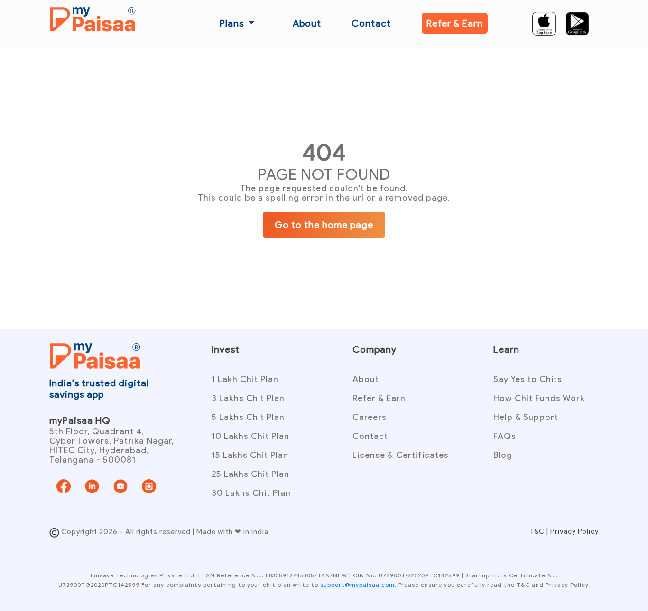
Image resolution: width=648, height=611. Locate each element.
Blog (502, 455)
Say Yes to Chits (527, 379)
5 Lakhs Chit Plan (248, 417)
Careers (369, 417)
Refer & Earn (454, 23)
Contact (371, 23)
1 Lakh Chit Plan (245, 379)
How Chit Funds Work (539, 398)
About (307, 23)
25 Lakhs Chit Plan (250, 474)
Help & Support (525, 417)
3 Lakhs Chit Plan (248, 398)
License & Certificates (400, 455)
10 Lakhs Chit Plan (250, 436)
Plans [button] (233, 23)
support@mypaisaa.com (357, 584)
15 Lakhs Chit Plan (250, 455)
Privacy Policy (574, 531)
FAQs (504, 436)
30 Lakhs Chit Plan (251, 493)
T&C (538, 531)
